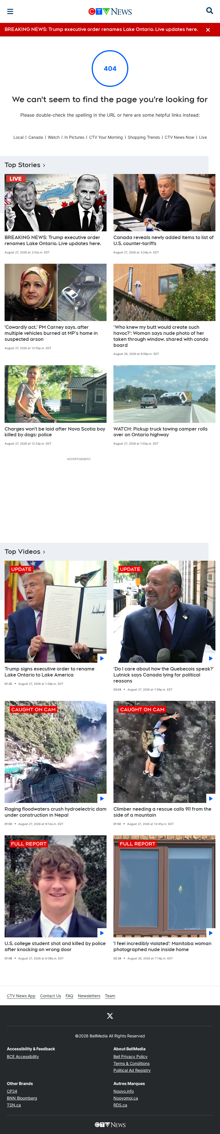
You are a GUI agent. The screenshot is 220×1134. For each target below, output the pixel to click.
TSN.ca (14, 1104)
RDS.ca (120, 1104)
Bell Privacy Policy (130, 1056)
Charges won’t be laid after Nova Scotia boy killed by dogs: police (55, 432)
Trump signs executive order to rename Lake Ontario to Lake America (50, 672)
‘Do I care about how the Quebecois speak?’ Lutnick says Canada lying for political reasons (163, 675)
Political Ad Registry (132, 1070)
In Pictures (74, 137)
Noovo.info (123, 1091)
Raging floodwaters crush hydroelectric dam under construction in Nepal (56, 812)
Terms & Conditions (131, 1063)
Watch (54, 137)
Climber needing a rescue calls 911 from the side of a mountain (162, 812)
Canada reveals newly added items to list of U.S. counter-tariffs (163, 240)
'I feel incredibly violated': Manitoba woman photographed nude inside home (162, 946)
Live (203, 137)
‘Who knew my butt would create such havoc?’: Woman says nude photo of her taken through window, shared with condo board (160, 336)
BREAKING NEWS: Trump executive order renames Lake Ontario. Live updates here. (53, 240)
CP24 (12, 1091)
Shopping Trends (144, 137)
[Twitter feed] (110, 1015)
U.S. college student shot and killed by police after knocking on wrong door (55, 946)
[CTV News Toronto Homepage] (110, 11)
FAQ (69, 995)
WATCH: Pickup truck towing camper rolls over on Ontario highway (160, 432)
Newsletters (89, 995)
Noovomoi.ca (125, 1098)
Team (110, 995)
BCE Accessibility (23, 1056)
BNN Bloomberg (22, 1098)
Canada (35, 137)
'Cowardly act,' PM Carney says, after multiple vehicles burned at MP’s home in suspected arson (51, 333)
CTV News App (21, 995)
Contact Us (50, 995)
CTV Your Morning (106, 137)
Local (18, 137)
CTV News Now (179, 137)
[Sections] (10, 11)
